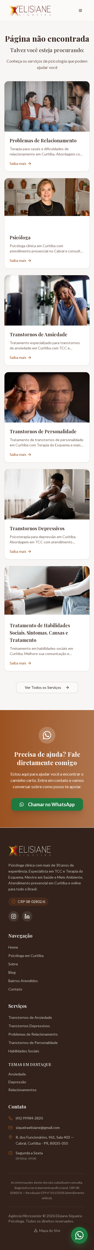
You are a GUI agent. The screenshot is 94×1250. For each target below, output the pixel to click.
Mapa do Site (49, 1230)
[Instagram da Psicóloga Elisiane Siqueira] (13, 916)
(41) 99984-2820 (29, 1118)
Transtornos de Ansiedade (30, 1017)
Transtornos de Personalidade (33, 1042)
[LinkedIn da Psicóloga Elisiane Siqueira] (27, 916)
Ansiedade (17, 1074)
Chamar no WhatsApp (51, 804)
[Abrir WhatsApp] (79, 1235)
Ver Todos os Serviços (43, 687)
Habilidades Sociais (23, 1051)
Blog (12, 972)
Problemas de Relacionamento (33, 1034)
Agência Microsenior (25, 1216)
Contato (15, 989)
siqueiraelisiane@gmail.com (38, 1127)
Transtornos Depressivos (29, 1026)
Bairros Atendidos (23, 980)
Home (13, 947)
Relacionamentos (22, 1089)
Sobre (13, 964)
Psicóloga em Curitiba (26, 955)
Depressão (17, 1082)
